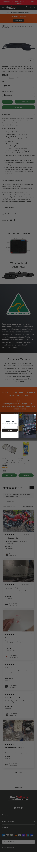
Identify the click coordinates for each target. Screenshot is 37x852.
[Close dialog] (35, 415)
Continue (10, 430)
